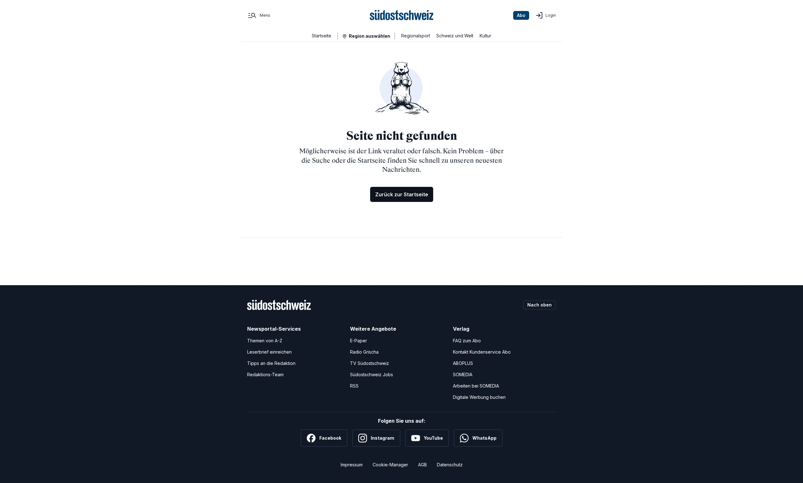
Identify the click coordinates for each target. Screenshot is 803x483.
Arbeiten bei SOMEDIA (476, 385)
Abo (521, 15)
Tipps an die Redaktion (271, 363)
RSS (354, 385)
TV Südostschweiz (369, 363)
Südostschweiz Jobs (371, 374)
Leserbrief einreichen (269, 352)
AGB (422, 464)
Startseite (321, 35)
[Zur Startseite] (401, 15)
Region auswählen (369, 36)
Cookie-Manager (390, 464)
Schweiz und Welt (454, 35)
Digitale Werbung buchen (479, 397)
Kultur (485, 35)
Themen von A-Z (264, 340)
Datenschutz (450, 464)
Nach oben (539, 304)
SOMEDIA (462, 374)
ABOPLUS (463, 363)
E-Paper (358, 340)
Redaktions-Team (265, 374)
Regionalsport (415, 35)
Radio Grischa (364, 352)
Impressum (352, 464)
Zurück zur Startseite (401, 194)
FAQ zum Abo (467, 340)
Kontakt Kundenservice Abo (482, 352)
